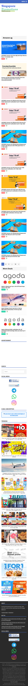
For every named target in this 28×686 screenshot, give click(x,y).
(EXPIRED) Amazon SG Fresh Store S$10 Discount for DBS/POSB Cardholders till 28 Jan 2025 (13, 212)
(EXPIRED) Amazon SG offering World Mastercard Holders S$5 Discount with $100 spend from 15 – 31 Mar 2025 (13, 146)
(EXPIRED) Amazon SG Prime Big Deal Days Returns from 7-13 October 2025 (14, 56)
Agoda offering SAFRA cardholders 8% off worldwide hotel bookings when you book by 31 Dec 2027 (13, 331)
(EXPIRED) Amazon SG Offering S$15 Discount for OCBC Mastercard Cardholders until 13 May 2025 (13, 101)
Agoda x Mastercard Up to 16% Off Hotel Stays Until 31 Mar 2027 (13, 287)
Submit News (5, 612)
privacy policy (11, 665)
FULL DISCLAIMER (14, 681)
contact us (14, 666)
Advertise (11, 612)
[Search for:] (14, 371)
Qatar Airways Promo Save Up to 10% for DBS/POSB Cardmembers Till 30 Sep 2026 (11, 309)
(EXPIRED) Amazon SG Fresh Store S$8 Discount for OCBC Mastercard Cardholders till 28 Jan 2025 (13, 190)
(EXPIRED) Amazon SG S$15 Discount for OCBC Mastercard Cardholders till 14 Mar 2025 (12, 168)
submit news (23, 665)
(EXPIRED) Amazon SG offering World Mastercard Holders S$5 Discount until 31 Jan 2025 (13, 234)
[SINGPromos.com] (14, 8)
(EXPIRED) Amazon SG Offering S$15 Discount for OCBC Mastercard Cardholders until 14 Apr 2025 (13, 123)
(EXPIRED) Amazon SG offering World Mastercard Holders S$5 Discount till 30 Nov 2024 (13, 256)
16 (15, 264)
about (15, 665)
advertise (19, 665)
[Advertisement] (14, 24)
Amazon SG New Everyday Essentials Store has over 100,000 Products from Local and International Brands (13, 79)
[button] (24, 1)
